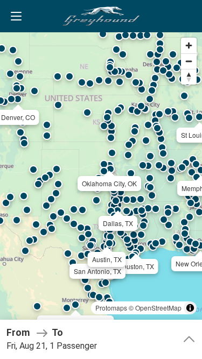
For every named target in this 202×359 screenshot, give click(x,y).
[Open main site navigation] (16, 16)
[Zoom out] (189, 61)
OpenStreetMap (158, 307)
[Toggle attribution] (190, 307)
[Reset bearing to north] (189, 77)
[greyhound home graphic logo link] (101, 16)
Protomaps (111, 307)
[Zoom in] (189, 45)
